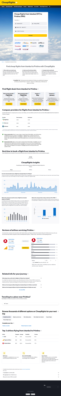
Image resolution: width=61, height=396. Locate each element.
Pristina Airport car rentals (26, 325)
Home (3, 6)
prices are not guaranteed (26, 369)
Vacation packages (18, 6)
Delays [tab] (49, 169)
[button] (22, 23)
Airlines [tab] (30, 169)
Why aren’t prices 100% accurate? (10, 376)
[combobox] (17, 20)
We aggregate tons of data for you (10, 374)
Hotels (25, 6)
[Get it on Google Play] (27, 394)
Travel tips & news (44, 6)
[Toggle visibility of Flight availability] (45, 218)
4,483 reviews (11, 242)
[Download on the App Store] (32, 394)
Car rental (36, 6)
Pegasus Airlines (11, 246)
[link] (9, 104)
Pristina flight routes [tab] (7, 319)
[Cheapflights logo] (8, 2)
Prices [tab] (11, 169)
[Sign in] (49, 6)
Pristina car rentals (6, 325)
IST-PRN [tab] (30, 157)
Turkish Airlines (11, 239)
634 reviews (10, 249)
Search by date (9, 6)
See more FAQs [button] (22, 289)
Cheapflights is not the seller (8, 372)
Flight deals (30, 6)
